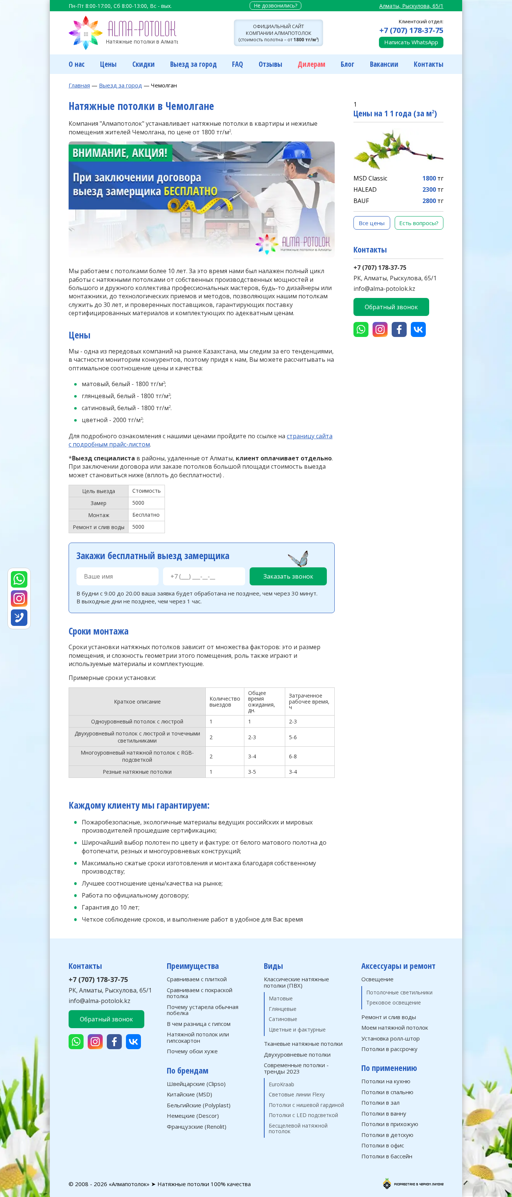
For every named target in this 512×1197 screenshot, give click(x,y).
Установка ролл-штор (390, 1038)
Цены (108, 64)
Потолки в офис (382, 1145)
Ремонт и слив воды (388, 1017)
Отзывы (270, 64)
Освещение (377, 979)
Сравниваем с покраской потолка (199, 993)
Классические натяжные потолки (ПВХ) (296, 982)
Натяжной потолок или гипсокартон (198, 1037)
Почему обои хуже (192, 1051)
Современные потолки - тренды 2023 (296, 1068)
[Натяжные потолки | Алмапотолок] (123, 33)
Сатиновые (283, 1019)
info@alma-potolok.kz (384, 289)
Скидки (143, 64)
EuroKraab (281, 1084)
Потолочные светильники (399, 992)
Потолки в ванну (383, 1113)
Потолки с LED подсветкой (303, 1115)
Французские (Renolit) (196, 1126)
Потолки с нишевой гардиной (306, 1105)
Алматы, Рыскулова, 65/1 (411, 5)
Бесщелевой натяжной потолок (298, 1128)
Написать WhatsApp (411, 42)
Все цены (372, 223)
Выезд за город (193, 64)
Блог (347, 64)
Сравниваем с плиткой (197, 979)
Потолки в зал (380, 1102)
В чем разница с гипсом (199, 1024)
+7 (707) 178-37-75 (411, 30)
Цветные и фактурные (297, 1029)
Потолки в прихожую (389, 1124)
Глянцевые (282, 1009)
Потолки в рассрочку (389, 1049)
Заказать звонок (288, 576)
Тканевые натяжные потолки (303, 1044)
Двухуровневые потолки (297, 1054)
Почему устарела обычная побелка (202, 1010)
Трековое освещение (393, 1002)
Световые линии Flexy (297, 1094)
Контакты (428, 64)
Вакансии (384, 64)
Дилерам (311, 64)
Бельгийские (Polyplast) (199, 1105)
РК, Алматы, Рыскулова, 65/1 (395, 278)
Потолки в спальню (387, 1092)
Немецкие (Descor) (193, 1116)
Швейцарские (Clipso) (196, 1084)
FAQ (237, 64)
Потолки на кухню (385, 1081)
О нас (77, 64)
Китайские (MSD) (189, 1094)
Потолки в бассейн (386, 1156)
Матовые (281, 998)
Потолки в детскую (387, 1135)
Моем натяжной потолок (394, 1027)
